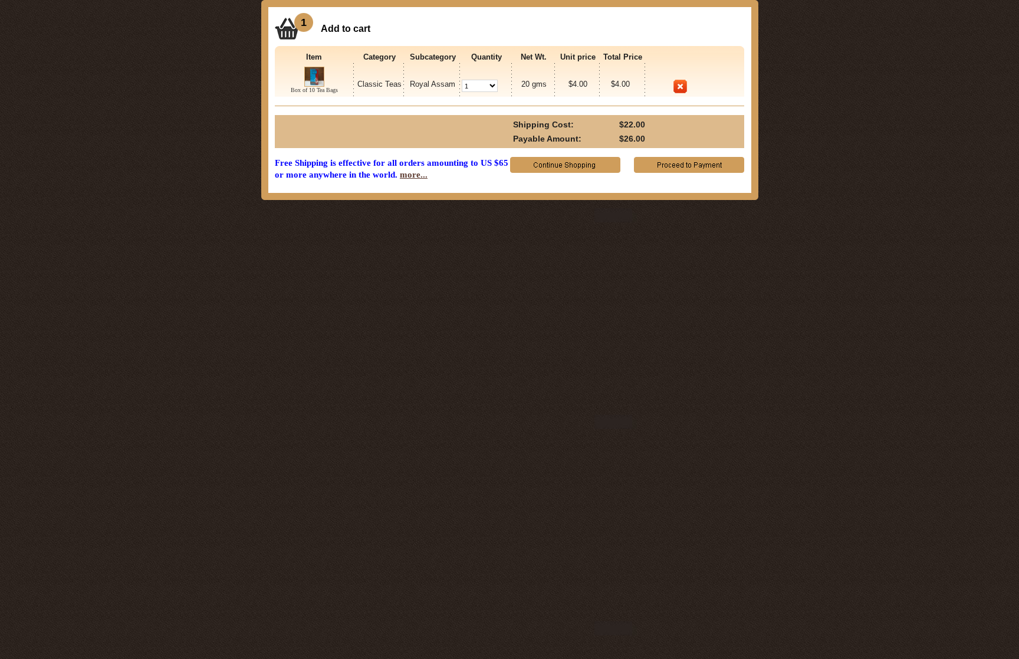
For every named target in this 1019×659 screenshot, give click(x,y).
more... (414, 174)
